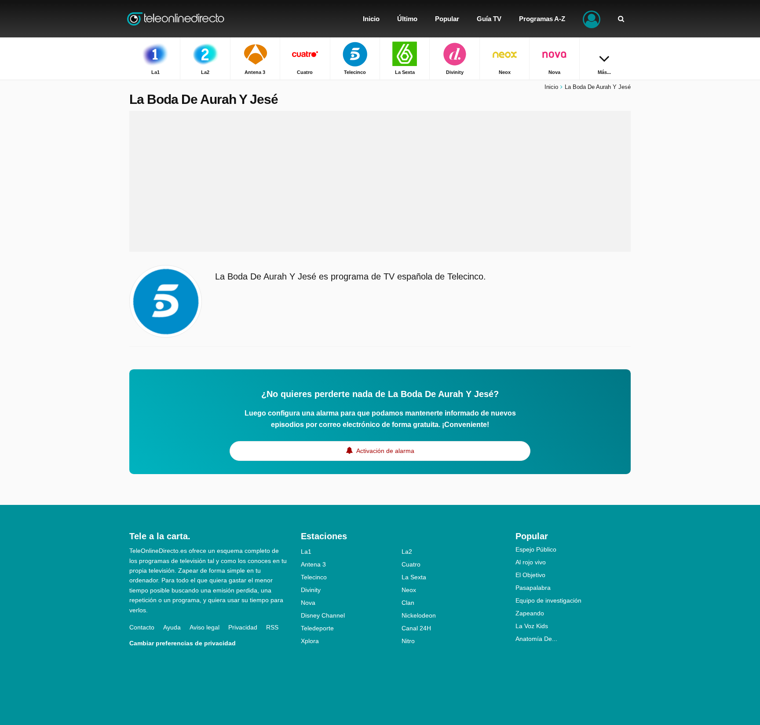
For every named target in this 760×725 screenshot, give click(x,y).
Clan (408, 602)
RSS (272, 627)
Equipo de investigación (548, 600)
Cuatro (411, 564)
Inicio (551, 87)
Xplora (310, 640)
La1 (306, 551)
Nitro (408, 640)
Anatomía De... (536, 638)
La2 (407, 551)
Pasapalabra (533, 587)
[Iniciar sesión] (591, 18)
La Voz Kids (531, 625)
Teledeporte (317, 628)
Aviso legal (204, 627)
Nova (308, 602)
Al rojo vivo (530, 562)
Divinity (311, 589)
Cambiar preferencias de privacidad (182, 643)
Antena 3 (313, 564)
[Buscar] (621, 18)
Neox (409, 589)
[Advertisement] (380, 181)
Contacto (141, 627)
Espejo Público (535, 549)
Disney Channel (323, 615)
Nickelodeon (419, 615)
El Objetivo (530, 574)
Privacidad (242, 627)
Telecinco (314, 577)
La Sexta (414, 577)
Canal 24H (416, 628)
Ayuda (172, 627)
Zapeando (529, 613)
